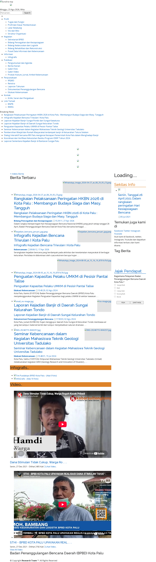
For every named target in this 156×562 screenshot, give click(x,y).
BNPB (10, 104)
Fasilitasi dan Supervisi (124, 261)
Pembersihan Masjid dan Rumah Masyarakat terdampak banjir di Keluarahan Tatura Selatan (46, 132)
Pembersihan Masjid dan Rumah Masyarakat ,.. (78, 163)
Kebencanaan (120, 256)
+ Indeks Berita (17, 173)
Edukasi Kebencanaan (18, 92)
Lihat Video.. (50, 466)
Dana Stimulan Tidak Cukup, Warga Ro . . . (38, 462)
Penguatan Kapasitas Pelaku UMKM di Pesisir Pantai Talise (31, 126)
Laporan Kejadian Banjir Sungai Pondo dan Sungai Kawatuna (32, 120)
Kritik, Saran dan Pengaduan (21, 98)
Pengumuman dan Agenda (20, 63)
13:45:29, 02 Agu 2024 (46, 290)
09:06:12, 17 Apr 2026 (38, 249)
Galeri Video (13, 71)
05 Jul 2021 (124, 216)
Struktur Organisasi (17, 33)
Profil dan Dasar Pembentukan (22, 25)
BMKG (11, 107)
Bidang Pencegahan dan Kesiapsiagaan (26, 42)
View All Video (16, 549)
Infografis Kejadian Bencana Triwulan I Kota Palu (26, 117)
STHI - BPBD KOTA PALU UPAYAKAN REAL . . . (41, 542)
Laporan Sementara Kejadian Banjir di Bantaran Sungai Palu (31, 141)
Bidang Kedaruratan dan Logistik (23, 45)
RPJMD (11, 80)
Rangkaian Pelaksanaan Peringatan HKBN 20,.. (78, 152)
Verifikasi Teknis (121, 264)
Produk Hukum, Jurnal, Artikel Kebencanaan (28, 74)
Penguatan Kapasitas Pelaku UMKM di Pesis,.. (78, 157)
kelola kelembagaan (123, 259)
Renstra (11, 83)
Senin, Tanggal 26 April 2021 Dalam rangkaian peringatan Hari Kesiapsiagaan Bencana (130, 203)
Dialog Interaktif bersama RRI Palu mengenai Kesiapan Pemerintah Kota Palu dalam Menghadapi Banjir (51, 135)
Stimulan (131, 256)
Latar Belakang (15, 27)
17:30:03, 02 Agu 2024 (65, 319)
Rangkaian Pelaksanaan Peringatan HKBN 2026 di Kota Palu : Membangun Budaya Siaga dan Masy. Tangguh (53, 114)
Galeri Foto (13, 69)
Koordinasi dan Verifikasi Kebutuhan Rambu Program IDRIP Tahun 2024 (37, 138)
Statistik (138, 261)
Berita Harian (14, 66)
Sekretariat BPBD (16, 39)
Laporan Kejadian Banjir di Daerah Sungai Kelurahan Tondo (31, 123)
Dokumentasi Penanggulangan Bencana (26, 89)
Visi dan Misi (13, 30)
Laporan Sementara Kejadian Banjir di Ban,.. (78, 169)
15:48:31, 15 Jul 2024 (45, 356)
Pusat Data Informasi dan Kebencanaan (26, 51)
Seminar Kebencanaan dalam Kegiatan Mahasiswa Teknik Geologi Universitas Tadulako (44, 129)
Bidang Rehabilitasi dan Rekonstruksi (25, 48)
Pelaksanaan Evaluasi (123, 267)
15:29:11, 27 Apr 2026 (63, 220)
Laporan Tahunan (16, 86)
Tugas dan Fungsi (16, 22)
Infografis (12, 57)
